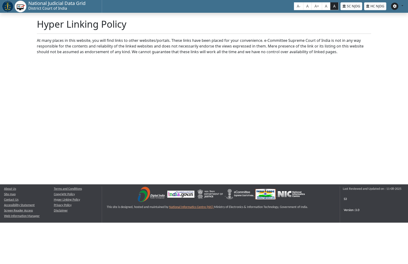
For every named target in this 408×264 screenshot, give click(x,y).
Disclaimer (61, 210)
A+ (316, 6)
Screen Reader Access (18, 210)
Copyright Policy (64, 194)
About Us (10, 188)
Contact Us (11, 199)
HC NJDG (377, 6)
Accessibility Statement (19, 205)
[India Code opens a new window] (266, 195)
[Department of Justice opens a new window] (211, 195)
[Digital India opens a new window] (152, 195)
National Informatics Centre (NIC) (191, 207)
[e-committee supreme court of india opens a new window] (240, 195)
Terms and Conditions (68, 188)
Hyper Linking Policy (67, 199)
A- (298, 6)
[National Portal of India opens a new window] (181, 195)
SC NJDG (353, 6)
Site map (10, 194)
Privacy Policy (63, 205)
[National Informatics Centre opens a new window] (291, 195)
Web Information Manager (22, 216)
